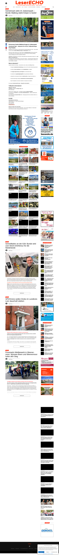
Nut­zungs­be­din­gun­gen (24, 548)
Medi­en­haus (36, 548)
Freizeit (16, 144)
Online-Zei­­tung (31, 548)
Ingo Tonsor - (11, 15)
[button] (57, 545)
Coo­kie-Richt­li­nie (45, 553)
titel (19, 144)
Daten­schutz (48, 553)
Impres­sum (51, 553)
